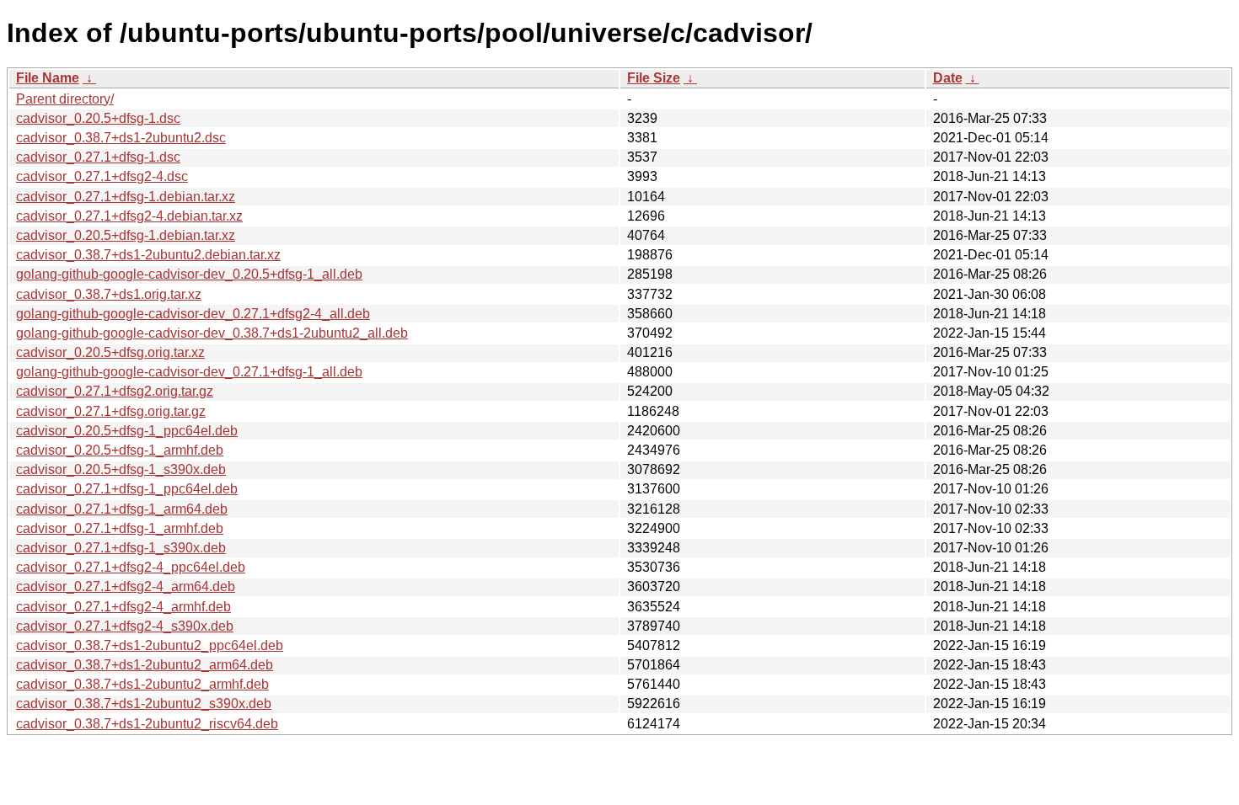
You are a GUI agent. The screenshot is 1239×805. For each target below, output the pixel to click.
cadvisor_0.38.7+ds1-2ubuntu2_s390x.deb (143, 703)
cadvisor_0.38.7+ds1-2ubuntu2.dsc (121, 138)
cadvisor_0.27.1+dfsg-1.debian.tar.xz (125, 196)
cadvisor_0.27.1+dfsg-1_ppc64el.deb (127, 489)
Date (948, 78)
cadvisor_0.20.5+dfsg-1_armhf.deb (119, 450)
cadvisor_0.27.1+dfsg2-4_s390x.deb (124, 626)
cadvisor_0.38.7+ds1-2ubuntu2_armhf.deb (142, 684)
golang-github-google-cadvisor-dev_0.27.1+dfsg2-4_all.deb (193, 314)
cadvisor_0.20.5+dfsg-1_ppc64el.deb (127, 431)
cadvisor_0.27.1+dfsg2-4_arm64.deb (125, 586)
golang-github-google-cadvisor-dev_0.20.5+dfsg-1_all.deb (189, 274)
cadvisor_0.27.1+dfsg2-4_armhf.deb (123, 607)
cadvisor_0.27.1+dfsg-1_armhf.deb (119, 528)
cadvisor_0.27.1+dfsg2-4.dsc (102, 176)
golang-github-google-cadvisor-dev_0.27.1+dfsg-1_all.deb (189, 372)
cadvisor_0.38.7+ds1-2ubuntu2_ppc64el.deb (149, 645)
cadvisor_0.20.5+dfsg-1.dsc (98, 118)
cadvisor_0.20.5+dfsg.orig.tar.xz (110, 352)
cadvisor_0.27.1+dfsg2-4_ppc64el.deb (130, 567)
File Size (653, 78)
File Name (47, 78)
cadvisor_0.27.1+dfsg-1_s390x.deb (121, 548)
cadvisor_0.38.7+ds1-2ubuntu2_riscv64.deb (147, 724)
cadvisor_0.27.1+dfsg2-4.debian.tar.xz (129, 216)
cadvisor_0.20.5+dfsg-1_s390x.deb (121, 469)
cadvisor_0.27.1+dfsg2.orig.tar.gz (114, 391)
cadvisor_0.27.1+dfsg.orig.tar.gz (111, 411)
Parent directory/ (65, 99)
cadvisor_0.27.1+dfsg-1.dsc (98, 157)
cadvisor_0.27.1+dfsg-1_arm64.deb (122, 509)
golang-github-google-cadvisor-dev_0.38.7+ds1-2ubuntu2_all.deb (212, 333)
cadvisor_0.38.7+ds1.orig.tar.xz (108, 294)
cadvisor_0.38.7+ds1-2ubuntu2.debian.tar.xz (148, 255)
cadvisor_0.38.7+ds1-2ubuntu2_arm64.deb (144, 665)
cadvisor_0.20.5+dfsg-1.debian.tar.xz (125, 235)
